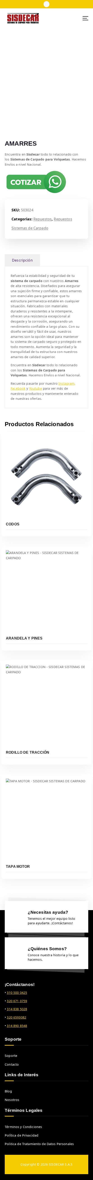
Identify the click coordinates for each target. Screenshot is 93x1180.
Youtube (35, 388)
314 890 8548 (17, 1026)
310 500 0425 (17, 992)
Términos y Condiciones (23, 1127)
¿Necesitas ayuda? (48, 912)
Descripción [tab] (22, 260)
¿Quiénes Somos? (47, 948)
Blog (8, 1091)
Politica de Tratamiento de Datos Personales (39, 1144)
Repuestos (42, 219)
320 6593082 (16, 1017)
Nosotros (12, 1100)
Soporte (11, 1055)
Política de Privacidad (21, 1135)
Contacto (12, 1064)
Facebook (18, 388)
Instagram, (66, 383)
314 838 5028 (17, 1009)
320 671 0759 (17, 1001)
